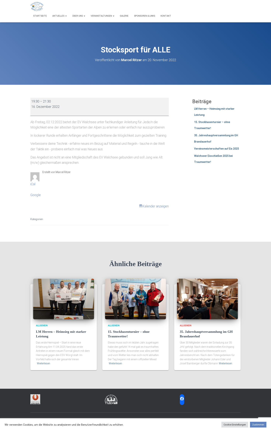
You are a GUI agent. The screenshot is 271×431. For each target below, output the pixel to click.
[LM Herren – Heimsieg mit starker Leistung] (63, 298)
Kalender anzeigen (155, 206)
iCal (32, 184)
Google (35, 195)
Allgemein (42, 325)
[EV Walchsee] (37, 6)
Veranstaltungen (101, 16)
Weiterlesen (43, 363)
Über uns (77, 16)
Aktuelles (58, 16)
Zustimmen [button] (258, 424)
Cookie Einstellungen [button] (235, 424)
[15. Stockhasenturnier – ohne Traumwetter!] (135, 298)
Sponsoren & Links (144, 16)
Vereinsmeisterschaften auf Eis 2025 (216, 148)
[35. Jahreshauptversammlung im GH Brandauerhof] (207, 298)
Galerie (124, 16)
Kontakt (166, 16)
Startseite (40, 16)
